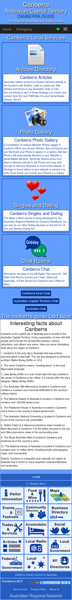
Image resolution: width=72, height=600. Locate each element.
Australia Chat (36, 309)
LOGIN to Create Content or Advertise (36, 574)
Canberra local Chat (36, 293)
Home (7, 29)
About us (54, 589)
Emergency (24, 29)
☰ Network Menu (36, 483)
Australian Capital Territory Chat (36, 301)
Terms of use (20, 589)
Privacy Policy (38, 589)
